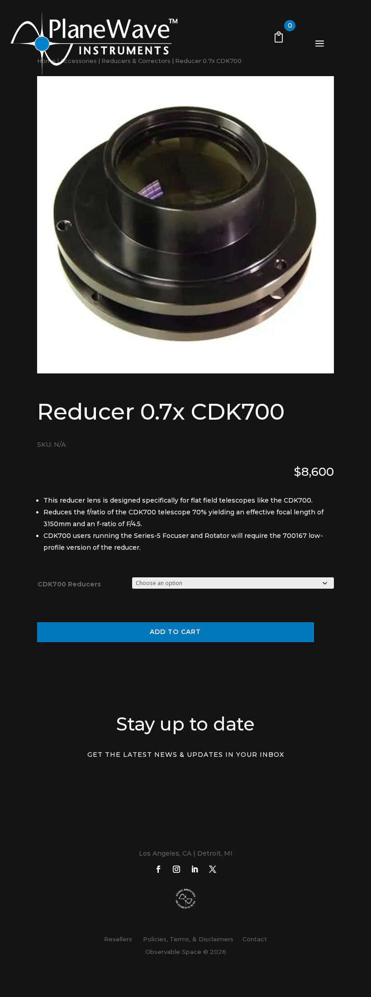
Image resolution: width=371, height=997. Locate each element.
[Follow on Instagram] (176, 869)
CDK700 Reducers (69, 584)
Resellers (118, 939)
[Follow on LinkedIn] (194, 869)
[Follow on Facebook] (158, 869)
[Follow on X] (212, 869)
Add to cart (175, 632)
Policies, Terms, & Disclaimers (186, 939)
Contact (255, 939)
